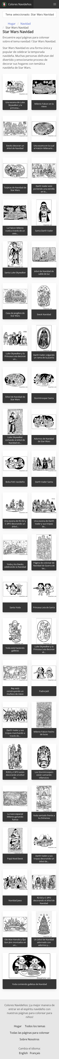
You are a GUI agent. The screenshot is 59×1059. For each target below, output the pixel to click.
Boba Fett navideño (15, 481)
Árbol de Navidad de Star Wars (15, 398)
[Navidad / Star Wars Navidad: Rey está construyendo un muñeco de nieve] (15, 673)
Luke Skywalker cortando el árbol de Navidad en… (15, 440)
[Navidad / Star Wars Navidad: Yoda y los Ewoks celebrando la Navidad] (15, 547)
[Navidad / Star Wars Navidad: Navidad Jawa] (15, 882)
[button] (54, 4)
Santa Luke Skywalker (15, 272)
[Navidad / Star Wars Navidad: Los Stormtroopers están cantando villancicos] (43, 756)
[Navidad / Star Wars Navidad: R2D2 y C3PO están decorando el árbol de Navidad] (15, 756)
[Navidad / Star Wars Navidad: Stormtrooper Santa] (43, 380)
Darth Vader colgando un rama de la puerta (44, 356)
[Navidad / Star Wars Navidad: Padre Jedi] (43, 673)
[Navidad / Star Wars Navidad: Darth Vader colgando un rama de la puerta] (43, 338)
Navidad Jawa (15, 900)
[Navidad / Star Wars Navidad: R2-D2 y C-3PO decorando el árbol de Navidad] (43, 882)
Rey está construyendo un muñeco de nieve (15, 691)
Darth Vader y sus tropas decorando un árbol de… (44, 858)
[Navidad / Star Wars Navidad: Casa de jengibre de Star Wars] (15, 296)
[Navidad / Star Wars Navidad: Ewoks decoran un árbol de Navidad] (15, 129)
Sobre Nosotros (29, 1039)
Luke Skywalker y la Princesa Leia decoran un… (15, 356)
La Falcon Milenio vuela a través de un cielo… (15, 230)
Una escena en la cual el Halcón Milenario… (44, 147)
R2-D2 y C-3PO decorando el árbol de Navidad (44, 900)
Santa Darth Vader (44, 230)
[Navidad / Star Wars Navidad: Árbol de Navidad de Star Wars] (15, 380)
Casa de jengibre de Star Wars (15, 314)
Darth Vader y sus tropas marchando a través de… (15, 733)
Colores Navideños (19, 4)
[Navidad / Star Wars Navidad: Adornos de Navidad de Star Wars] (43, 422)
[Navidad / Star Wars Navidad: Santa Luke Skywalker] (15, 254)
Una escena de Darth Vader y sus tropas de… (44, 523)
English (23, 1053)
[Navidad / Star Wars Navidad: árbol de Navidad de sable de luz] (43, 254)
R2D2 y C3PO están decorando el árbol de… (15, 775)
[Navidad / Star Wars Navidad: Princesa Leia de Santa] (43, 589)
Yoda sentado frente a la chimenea (44, 817)
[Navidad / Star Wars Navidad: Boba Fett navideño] (15, 463)
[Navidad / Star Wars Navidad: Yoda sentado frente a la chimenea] (43, 798)
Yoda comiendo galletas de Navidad (29, 984)
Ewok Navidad (44, 314)
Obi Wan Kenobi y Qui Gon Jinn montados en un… (15, 942)
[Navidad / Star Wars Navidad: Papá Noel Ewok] (15, 840)
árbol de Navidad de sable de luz (44, 272)
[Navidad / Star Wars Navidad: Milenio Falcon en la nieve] (43, 87)
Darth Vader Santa (44, 481)
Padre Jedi (44, 691)
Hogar (18, 1026)
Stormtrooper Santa (44, 398)
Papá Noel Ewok (15, 858)
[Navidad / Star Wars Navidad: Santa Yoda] (15, 589)
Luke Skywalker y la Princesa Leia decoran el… (44, 649)
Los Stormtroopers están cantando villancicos (44, 775)
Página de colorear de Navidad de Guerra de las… (44, 565)
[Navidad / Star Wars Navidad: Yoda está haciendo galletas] (15, 631)
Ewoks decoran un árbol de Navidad (15, 147)
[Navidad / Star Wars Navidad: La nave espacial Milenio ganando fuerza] (15, 798)
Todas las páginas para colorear (29, 1033)
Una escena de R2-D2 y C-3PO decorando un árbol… (15, 523)
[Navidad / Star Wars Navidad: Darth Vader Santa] (43, 463)
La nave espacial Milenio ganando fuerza (15, 816)
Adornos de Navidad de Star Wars (44, 440)
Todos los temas (35, 1026)
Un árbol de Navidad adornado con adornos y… (44, 942)
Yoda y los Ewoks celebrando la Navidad (15, 565)
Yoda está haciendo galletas (15, 649)
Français (35, 1053)
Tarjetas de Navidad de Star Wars (15, 189)
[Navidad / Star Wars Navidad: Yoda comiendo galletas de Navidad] (29, 966)
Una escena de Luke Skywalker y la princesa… (15, 105)
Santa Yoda (15, 607)
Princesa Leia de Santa (44, 607)
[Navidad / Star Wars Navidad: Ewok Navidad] (43, 296)
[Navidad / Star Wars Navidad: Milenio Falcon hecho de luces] (43, 715)
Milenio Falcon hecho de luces (44, 733)
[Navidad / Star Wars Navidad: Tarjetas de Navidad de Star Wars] (15, 170)
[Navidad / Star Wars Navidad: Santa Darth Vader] (43, 212)
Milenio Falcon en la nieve (44, 105)
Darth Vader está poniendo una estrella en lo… (44, 189)
